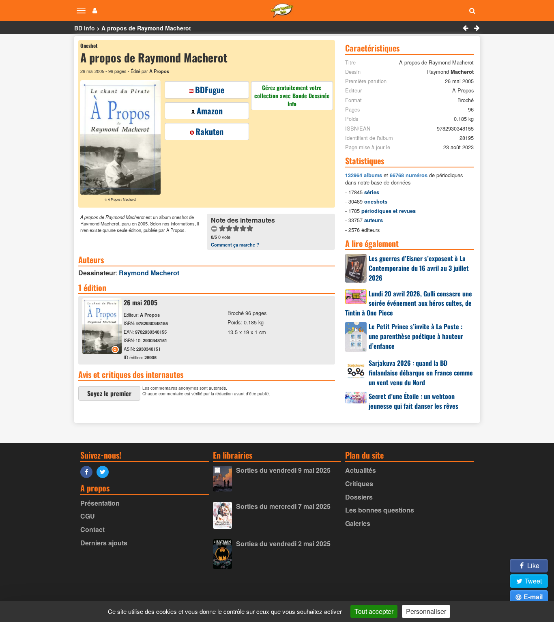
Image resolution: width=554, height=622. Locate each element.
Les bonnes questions (379, 510)
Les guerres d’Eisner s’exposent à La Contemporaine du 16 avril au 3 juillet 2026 (419, 268)
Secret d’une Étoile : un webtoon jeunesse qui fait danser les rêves (413, 401)
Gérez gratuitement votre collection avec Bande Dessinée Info (292, 95)
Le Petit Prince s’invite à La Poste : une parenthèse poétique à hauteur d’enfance (416, 336)
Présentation (100, 503)
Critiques (359, 483)
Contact (92, 529)
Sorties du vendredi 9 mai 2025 (283, 470)
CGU (87, 516)
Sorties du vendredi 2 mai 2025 (283, 543)
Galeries (357, 523)
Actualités (360, 470)
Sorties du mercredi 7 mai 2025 (283, 506)
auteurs (373, 220)
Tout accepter (373, 611)
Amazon (210, 111)
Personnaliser (426, 611)
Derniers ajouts (103, 542)
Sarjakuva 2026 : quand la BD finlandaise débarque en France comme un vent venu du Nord (421, 372)
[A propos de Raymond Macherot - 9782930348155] (102, 351)
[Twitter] (105, 471)
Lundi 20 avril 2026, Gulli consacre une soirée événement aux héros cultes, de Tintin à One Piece (408, 303)
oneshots (375, 201)
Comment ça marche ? (235, 244)
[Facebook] (88, 471)
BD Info (84, 28)
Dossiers (359, 497)
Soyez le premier (109, 393)
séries (371, 192)
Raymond (149, 272)
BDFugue (209, 90)
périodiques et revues (388, 210)
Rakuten (209, 131)
